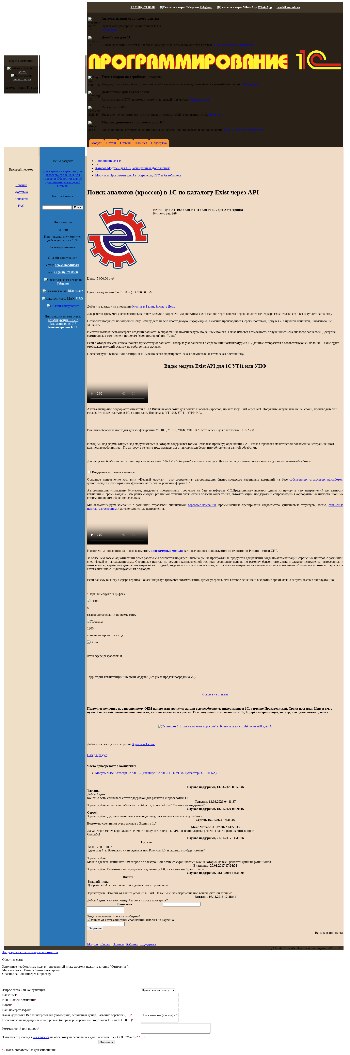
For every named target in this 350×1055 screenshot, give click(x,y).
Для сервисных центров (59, 171)
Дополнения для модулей (62, 182)
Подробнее (109, 29)
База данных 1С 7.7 (62, 323)
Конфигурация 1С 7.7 (63, 320)
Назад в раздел (97, 755)
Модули (92, 944)
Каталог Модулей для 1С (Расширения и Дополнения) (132, 168)
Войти (22, 72)
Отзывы (62, 186)
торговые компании (202, 505)
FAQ (21, 205)
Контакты (21, 199)
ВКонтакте (75, 290)
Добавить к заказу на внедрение (109, 306)
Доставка (21, 192)
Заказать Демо (165, 306)
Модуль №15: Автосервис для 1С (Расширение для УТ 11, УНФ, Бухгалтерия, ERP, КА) (156, 773)
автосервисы (108, 508)
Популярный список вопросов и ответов (30, 952)
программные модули (167, 550)
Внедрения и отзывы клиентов (113, 472)
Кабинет (132, 944)
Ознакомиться (199, 99)
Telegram (206, 7)
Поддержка (148, 944)
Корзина (21, 185)
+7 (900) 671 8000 (143, 7)
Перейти (215, 114)
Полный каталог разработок (233, 45)
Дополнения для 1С (109, 160)
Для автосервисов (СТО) (64, 173)
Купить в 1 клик (143, 306)
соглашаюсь (41, 1037)
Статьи (105, 944)
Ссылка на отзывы (215, 694)
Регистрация (22, 79)
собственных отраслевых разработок (316, 479)
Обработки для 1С (69, 178)
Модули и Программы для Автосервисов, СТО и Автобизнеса (138, 175)
